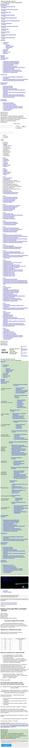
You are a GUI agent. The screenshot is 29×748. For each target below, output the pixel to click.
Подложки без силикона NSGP (10, 72)
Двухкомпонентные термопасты (10, 223)
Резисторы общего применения (10, 198)
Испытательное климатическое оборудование (13, 80)
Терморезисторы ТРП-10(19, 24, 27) (11, 264)
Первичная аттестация (8, 102)
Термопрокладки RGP (8, 65)
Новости (5, 43)
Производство (4, 74)
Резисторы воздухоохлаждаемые (10, 230)
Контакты (5, 50)
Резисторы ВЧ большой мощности (9, 17)
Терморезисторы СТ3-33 (9, 273)
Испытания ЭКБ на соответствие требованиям (14, 95)
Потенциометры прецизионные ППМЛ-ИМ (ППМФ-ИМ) (20, 511)
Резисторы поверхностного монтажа (9, 9)
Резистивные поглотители (9, 218)
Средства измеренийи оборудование (8, 109)
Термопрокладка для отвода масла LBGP (12, 71)
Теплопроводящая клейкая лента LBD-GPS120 (14, 67)
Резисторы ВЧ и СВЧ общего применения (13, 215)
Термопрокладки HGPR (8, 68)
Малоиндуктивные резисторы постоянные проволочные (21, 477)
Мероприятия (9, 47)
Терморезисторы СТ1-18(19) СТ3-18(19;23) (13, 270)
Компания (3, 40)
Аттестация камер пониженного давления (13, 106)
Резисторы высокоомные (9, 200)
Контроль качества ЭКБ (8, 97)
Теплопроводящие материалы (8, 15)
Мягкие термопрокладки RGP (10, 66)
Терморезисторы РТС (8, 263)
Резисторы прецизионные (9, 199)
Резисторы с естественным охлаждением (12, 229)
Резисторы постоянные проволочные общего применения (19, 472)
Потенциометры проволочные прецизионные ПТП (15, 280)
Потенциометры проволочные (8, 37)
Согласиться (6, 745)
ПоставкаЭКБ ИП (3, 56)
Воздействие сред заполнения (10, 88)
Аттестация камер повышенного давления (13, 107)
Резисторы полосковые (8, 217)
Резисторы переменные (6, 23)
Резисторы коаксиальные (9, 216)
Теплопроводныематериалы (4, 58)
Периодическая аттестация (9, 104)
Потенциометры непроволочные (8, 34)
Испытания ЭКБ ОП (8, 86)
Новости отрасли (10, 46)
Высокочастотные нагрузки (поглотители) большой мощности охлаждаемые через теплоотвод (15, 242)
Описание (5, 590)
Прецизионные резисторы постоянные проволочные (15, 255)
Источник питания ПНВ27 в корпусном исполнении (15, 79)
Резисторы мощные (7, 202)
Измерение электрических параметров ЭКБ (13, 94)
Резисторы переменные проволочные (12, 248)
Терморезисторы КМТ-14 (9, 268)
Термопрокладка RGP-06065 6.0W (11, 61)
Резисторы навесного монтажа (8, 6)
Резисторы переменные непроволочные (12, 247)
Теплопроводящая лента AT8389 (10, 63)
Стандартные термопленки (9, 224)
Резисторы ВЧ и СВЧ (6, 12)
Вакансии (5, 53)
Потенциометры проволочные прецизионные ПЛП (15, 281)
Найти (23, 126)
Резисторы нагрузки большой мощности (10, 20)
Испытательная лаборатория (4, 83)
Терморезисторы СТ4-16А (9, 274)
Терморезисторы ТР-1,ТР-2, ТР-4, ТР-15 (12, 262)
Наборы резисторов (7, 210)
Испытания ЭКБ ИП (8, 87)
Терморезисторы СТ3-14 (9, 272)
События (8, 44)
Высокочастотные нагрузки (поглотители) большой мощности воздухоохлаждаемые (15, 237)
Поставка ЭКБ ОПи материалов (5, 4)
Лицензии (5, 49)
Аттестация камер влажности (10, 105)
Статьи (7, 48)
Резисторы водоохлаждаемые (10, 231)
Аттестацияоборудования (4, 100)
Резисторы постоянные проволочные (9, 26)
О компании (6, 42)
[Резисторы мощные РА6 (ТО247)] (9, 602)
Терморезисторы (5, 29)
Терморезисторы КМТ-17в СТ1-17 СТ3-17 (13, 269)
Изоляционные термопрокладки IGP (11, 69)
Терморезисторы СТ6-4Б (9, 275)
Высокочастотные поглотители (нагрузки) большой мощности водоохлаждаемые (15, 239)
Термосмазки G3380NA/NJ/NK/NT (11, 62)
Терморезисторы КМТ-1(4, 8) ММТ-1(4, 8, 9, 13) (14, 266)
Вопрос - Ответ (6, 52)
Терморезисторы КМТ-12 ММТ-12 (11, 267)
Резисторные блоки (5, 31)
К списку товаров (7, 592)
